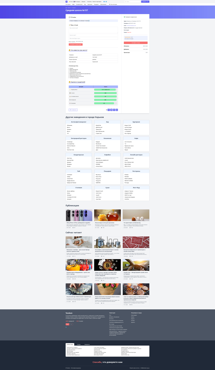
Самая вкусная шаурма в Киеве (116, 327)
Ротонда (127, 182)
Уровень (69, 129)
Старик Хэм (99, 133)
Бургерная (90, 4)
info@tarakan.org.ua (145, 368)
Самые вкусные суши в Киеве (115, 326)
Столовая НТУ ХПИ (71, 197)
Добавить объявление (114, 317)
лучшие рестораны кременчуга (73, 354)
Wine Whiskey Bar (100, 131)
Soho (68, 147)
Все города (111, 324)
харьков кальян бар (125, 354)
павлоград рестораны (98, 354)
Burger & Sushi (99, 191)
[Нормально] (79, 41)
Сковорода (69, 141)
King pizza (98, 178)
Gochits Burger (128, 127)
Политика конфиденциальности (116, 322)
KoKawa (126, 174)
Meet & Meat (128, 164)
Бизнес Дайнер (70, 191)
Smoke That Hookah (100, 145)
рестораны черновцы (71, 353)
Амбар (68, 176)
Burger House (128, 129)
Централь (98, 158)
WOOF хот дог (128, 195)
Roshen (69, 166)
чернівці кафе (124, 353)
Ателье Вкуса (99, 166)
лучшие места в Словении (72, 347)
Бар (85, 4)
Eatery (68, 193)
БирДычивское (70, 180)
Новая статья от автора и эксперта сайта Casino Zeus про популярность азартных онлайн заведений (106, 274)
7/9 (68, 133)
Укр (71, 324)
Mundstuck (98, 143)
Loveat (126, 160)
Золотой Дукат (99, 162)
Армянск (133, 322)
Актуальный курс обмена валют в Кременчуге (79, 296)
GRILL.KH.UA (128, 166)
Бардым (98, 141)
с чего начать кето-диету (99, 347)
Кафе (73, 4)
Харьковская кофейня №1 (102, 160)
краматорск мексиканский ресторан (128, 352)
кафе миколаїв (97, 349)
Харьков (129, 32)
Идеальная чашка (129, 145)
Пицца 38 (98, 180)
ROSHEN (127, 176)
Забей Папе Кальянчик (101, 147)
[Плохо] (78, 41)
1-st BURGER (128, 131)
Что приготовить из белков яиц (132, 222)
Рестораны (68, 4)
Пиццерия (96, 4)
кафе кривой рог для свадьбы (73, 352)
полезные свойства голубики (100, 348)
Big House (98, 174)
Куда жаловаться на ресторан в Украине (118, 329)
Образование (103, 4)
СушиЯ (97, 195)
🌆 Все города (77, 1)
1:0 (125, 143)
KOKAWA (98, 164)
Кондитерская (79, 4)
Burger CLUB (128, 125)
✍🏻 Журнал (83, 1)
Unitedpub (69, 174)
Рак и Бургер (128, 133)
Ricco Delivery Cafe (129, 162)
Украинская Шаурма (130, 197)
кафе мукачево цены (71, 349)
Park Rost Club (70, 149)
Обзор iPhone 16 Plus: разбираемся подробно (78, 222)
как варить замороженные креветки (74, 348)
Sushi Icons (98, 193)
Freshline (127, 199)
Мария (126, 149)
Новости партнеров (96, 1)
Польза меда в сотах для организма (104, 222)
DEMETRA (98, 182)
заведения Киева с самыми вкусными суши (130, 347)
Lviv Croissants (128, 141)
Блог (110, 315)
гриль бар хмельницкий (99, 353)
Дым (97, 149)
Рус (67, 324)
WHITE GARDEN (128, 178)
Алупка (132, 317)
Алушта (132, 318)
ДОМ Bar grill (99, 127)
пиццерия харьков (125, 351)
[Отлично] (82, 41)
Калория (69, 195)
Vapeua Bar (98, 129)
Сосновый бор (70, 143)
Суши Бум (98, 199)
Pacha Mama (128, 147)
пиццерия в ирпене (98, 351)
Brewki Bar (98, 125)
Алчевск (133, 320)
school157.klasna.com (131, 25)
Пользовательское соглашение (116, 320)
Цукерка (69, 162)
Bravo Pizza (98, 176)
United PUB (70, 178)
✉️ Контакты (89, 1)
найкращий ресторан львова (100, 352)
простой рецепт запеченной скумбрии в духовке (131, 348)
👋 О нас (71, 1)
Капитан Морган (71, 145)
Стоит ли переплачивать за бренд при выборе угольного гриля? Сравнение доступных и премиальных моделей (136, 298)
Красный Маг (70, 160)
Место (68, 127)
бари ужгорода (70, 351)
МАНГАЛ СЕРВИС (129, 180)
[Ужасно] (76, 41)
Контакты (111, 318)
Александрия (134, 315)
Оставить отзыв (136, 42)
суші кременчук (124, 349)
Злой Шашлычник (129, 158)
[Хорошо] (81, 41)
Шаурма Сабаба (128, 193)
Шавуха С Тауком (129, 191)
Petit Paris (69, 158)
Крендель (69, 164)
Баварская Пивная (71, 182)
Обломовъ (69, 125)
